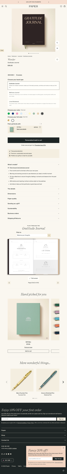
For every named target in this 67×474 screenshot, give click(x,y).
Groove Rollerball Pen (47, 393)
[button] (63, 448)
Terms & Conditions (22, 423)
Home (9, 56)
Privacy (14, 466)
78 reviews (19, 75)
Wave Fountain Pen (22, 393)
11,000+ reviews (12, 448)
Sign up (61, 419)
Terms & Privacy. (59, 462)
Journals (20, 56)
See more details (21, 129)
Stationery (14, 56)
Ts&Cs (19, 466)
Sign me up (58, 459)
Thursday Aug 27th (40, 145)
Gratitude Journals (27, 56)
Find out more (28, 347)
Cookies (26, 466)
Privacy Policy (30, 423)
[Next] (63, 382)
